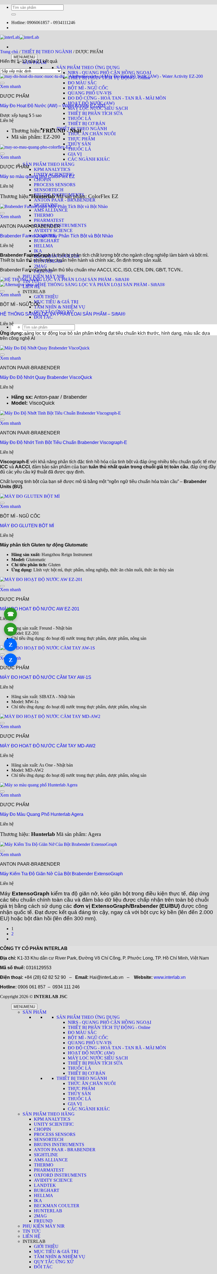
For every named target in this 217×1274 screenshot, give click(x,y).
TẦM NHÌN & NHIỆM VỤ (59, 306)
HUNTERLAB (48, 1210)
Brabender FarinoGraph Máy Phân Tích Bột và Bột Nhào (56, 235)
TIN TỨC (32, 1231)
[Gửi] (13, 14)
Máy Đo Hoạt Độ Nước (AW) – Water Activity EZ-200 (52, 105)
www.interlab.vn (170, 977)
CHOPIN (42, 179)
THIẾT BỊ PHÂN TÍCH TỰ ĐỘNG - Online (109, 1027)
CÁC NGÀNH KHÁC (89, 159)
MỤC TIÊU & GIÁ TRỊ (56, 301)
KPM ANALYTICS (52, 169)
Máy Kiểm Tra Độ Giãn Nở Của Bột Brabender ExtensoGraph (61, 873)
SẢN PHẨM (34, 1012)
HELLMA (43, 245)
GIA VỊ (75, 1103)
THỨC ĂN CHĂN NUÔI (92, 133)
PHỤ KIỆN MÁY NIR (44, 276)
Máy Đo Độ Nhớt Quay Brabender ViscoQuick (46, 377)
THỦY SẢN (79, 143)
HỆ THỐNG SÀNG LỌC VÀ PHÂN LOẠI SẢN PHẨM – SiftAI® (62, 314)
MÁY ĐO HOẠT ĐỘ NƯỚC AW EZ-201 (39, 608)
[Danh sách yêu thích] (2, 83)
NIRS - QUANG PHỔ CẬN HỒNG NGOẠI (109, 72)
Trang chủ (9, 51)
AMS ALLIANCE (51, 1159)
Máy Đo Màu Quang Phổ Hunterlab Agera (41, 814)
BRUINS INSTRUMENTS (59, 1144)
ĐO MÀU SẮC (82, 1032)
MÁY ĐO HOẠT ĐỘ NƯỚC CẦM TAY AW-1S (45, 677)
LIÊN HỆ (31, 1236)
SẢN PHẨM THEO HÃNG (49, 164)
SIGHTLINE (46, 1154)
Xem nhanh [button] (10, 86)
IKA (38, 250)
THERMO (43, 215)
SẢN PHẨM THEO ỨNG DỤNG (88, 67)
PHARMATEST (49, 220)
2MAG (40, 266)
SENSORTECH (49, 189)
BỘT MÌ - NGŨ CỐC (88, 87)
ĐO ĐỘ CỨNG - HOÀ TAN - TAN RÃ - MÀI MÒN (117, 98)
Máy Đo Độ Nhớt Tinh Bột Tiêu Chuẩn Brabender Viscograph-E (63, 442)
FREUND (43, 1221)
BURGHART (46, 240)
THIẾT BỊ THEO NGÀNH (82, 128)
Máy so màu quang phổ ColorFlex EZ (37, 176)
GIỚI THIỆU (46, 296)
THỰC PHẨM (81, 138)
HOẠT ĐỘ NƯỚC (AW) (91, 1052)
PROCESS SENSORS (54, 184)
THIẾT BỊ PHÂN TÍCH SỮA (95, 113)
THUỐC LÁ (79, 118)
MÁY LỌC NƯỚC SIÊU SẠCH (98, 1058)
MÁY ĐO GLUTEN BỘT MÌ (27, 525)
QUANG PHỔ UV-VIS (90, 93)
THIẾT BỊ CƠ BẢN (86, 123)
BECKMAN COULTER (56, 1205)
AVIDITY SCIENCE (53, 230)
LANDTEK (45, 1185)
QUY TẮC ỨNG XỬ (53, 1261)
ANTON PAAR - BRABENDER (65, 200)
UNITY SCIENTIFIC (54, 1124)
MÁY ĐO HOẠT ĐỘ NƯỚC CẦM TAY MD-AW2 (48, 745)
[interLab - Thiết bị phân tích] (19, 37)
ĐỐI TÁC (43, 317)
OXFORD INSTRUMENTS (60, 225)
